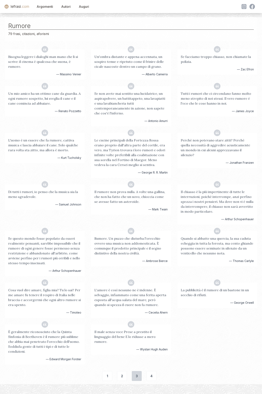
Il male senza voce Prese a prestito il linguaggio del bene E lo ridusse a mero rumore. (125, 337)
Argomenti (45, 7)
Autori (66, 7)
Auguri (84, 7)
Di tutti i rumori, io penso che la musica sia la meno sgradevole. (43, 194)
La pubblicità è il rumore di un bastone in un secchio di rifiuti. (215, 292)
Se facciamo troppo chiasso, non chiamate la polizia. (216, 59)
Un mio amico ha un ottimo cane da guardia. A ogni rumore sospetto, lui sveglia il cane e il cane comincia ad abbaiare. (44, 98)
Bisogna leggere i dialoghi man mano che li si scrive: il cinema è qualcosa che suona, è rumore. (43, 62)
